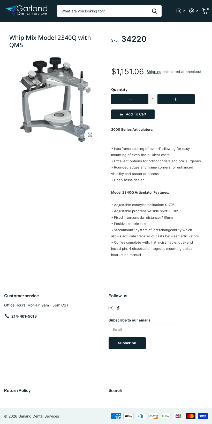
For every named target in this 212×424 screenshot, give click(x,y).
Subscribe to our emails (129, 320)
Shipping (154, 71)
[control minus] (129, 99)
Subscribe (127, 343)
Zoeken (154, 11)
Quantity (119, 89)
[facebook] (118, 308)
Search (115, 390)
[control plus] (176, 99)
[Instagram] (111, 308)
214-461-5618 (24, 316)
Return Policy (17, 390)
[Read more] (181, 11)
